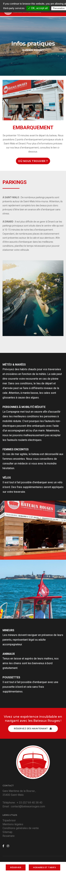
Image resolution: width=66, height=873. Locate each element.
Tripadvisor (9, 820)
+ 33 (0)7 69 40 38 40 (29, 802)
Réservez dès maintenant (31, 728)
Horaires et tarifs (44, 867)
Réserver (15, 867)
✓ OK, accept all (38, 8)
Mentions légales (13, 824)
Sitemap (7, 832)
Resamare (9, 835)
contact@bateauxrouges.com (28, 806)
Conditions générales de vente (21, 828)
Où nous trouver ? (33, 161)
